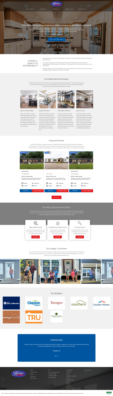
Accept (109, 392)
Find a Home (68, 372)
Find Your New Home (56, 39)
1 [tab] (55, 194)
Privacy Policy (68, 385)
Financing (56, 9)
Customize (109, 394)
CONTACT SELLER (38, 190)
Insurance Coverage (70, 379)
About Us (69, 9)
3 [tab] (57, 287)
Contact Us (82, 9)
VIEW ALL (56, 197)
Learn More (35, 236)
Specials (43, 9)
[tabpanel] (32, 171)
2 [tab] (57, 194)
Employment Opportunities (71, 376)
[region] (56, 393)
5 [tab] (60, 287)
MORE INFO (25, 190)
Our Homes (30, 9)
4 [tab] (58, 287)
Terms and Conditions (70, 387)
